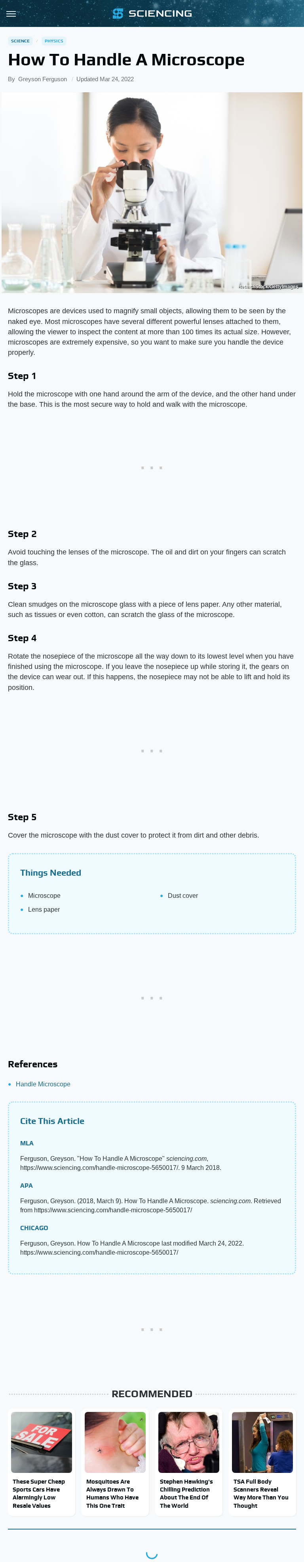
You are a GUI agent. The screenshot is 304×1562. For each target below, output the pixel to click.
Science (20, 40)
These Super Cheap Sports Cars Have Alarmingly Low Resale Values (39, 1493)
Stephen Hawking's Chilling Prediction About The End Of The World (186, 1493)
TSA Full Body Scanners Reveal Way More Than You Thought (261, 1493)
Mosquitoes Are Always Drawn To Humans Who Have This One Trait (112, 1493)
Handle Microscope (43, 1084)
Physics (54, 40)
